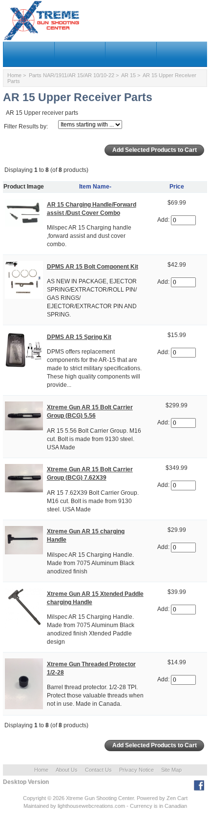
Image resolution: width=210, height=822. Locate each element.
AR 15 (128, 75)
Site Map (171, 770)
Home (14, 75)
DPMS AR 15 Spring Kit (79, 337)
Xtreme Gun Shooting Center (100, 798)
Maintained (36, 806)
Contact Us (98, 770)
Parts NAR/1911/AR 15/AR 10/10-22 (71, 75)
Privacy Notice (136, 770)
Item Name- (95, 186)
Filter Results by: (26, 126)
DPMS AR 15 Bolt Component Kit (92, 266)
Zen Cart (177, 798)
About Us (67, 770)
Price (176, 186)
